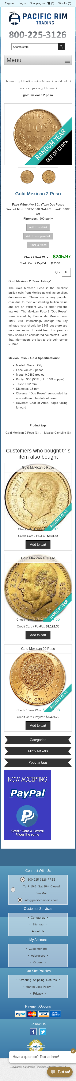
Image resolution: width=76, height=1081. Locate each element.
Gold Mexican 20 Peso (38, 649)
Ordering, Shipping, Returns (38, 980)
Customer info (38, 948)
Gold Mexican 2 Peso (19, 432)
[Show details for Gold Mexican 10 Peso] (37, 588)
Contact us (38, 917)
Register (10, 3)
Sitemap (38, 924)
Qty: (58, 272)
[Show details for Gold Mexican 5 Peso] (37, 497)
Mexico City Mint (55, 432)
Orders (38, 962)
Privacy (38, 993)
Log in (22, 3)
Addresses (38, 955)
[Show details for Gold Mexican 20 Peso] (37, 678)
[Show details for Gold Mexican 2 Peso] (27, 177)
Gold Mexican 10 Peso (38, 558)
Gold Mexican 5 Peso (38, 467)
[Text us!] (60, 1072)
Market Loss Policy (38, 986)
